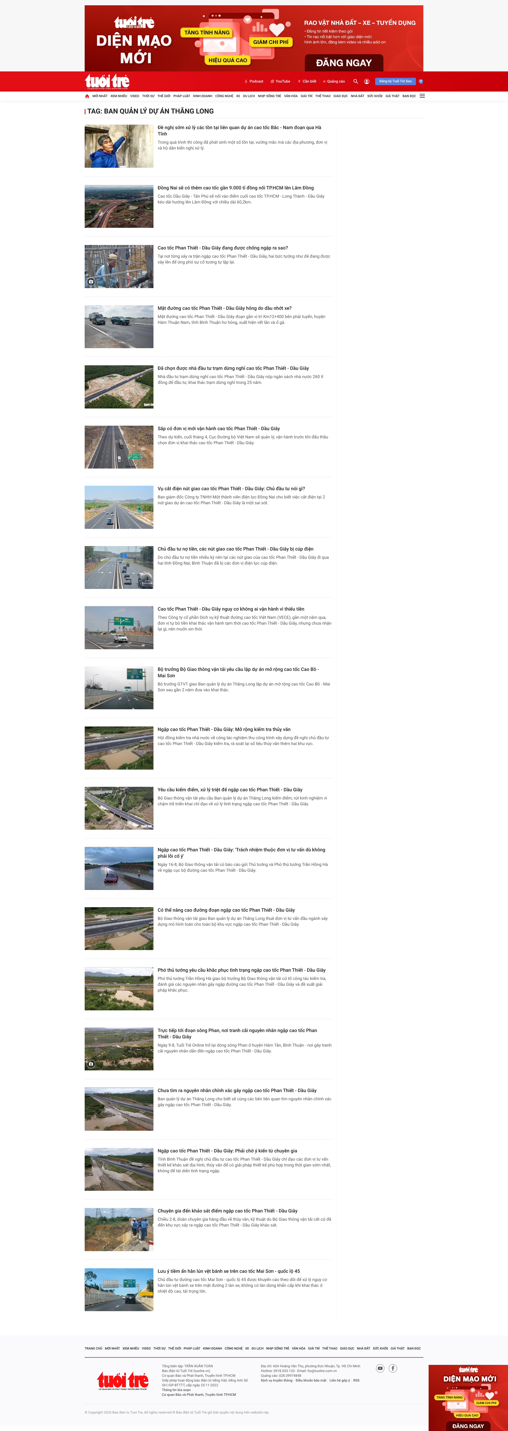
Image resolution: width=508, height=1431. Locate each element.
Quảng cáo (336, 81)
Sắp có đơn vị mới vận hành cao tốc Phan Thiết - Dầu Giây (219, 428)
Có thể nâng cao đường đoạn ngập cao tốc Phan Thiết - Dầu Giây (226, 910)
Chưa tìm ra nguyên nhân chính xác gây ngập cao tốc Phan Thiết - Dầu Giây (237, 1090)
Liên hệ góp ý (340, 1381)
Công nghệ (224, 96)
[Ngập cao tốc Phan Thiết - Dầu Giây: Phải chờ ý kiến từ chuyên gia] (119, 1169)
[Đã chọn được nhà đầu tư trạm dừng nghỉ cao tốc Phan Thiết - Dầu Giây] (119, 386)
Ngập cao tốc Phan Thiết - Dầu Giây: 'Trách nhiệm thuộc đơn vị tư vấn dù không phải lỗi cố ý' (241, 853)
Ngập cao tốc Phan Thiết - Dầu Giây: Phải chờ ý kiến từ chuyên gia (227, 1151)
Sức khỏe (375, 96)
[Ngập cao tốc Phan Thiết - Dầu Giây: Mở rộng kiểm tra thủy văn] (119, 748)
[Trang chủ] (87, 96)
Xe (238, 96)
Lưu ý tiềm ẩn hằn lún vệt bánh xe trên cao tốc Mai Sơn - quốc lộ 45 (229, 1271)
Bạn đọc (409, 96)
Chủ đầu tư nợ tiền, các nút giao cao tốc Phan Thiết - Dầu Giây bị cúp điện (236, 549)
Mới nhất (99, 96)
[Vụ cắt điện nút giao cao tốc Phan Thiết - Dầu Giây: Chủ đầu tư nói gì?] (119, 507)
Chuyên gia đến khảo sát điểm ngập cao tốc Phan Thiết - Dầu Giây (227, 1211)
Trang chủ (93, 1348)
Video (134, 96)
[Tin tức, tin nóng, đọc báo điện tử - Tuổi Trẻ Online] (107, 81)
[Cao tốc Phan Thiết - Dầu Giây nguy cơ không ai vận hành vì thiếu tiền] (119, 627)
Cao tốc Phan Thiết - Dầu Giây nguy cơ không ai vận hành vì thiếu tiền (231, 609)
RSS (356, 1381)
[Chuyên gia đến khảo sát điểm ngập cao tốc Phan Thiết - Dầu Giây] (119, 1229)
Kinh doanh (202, 96)
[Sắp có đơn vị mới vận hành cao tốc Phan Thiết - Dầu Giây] (119, 447)
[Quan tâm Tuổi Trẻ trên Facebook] (393, 1368)
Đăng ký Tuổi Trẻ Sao (395, 81)
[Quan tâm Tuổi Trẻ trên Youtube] (380, 1368)
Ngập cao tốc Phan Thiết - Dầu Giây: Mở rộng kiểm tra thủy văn (224, 729)
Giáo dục (341, 96)
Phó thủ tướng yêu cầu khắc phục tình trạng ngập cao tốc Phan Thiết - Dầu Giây (242, 970)
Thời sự (148, 96)
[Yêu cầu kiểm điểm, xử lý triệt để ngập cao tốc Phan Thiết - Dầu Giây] (119, 808)
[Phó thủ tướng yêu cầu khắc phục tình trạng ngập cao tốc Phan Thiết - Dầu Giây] (119, 988)
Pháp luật (181, 96)
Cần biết (309, 81)
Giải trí (306, 96)
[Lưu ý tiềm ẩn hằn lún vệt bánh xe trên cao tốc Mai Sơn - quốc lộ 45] (119, 1289)
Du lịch (249, 96)
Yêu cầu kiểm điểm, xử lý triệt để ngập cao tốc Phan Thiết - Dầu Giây (230, 790)
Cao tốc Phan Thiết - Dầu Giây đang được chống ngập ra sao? (223, 248)
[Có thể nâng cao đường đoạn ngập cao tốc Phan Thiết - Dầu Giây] (119, 928)
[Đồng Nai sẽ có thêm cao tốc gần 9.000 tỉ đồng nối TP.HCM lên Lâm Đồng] (119, 206)
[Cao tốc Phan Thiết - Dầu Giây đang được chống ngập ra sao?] (119, 266)
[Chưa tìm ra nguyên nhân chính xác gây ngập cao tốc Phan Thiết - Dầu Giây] (119, 1109)
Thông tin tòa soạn (176, 1390)
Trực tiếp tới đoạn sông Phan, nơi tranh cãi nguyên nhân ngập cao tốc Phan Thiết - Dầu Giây (237, 1034)
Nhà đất (357, 96)
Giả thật (392, 96)
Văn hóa (291, 96)
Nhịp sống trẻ (269, 96)
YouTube (283, 81)
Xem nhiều (119, 96)
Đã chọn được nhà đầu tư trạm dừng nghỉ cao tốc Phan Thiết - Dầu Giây (233, 368)
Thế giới (163, 96)
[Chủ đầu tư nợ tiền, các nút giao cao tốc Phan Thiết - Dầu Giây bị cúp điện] (119, 567)
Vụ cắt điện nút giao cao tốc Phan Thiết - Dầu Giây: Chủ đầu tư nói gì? (231, 489)
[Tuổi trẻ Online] (123, 1380)
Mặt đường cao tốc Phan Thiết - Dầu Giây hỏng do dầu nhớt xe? (225, 308)
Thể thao (322, 96)
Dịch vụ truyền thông (276, 1381)
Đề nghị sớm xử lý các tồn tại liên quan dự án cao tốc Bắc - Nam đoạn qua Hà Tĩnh (239, 131)
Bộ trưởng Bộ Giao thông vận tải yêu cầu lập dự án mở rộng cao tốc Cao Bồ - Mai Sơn (238, 673)
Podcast (256, 81)
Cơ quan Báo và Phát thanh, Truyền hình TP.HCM (199, 1395)
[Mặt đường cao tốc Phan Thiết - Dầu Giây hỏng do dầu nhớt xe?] (119, 326)
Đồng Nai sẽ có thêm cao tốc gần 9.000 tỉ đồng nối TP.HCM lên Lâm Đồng (236, 188)
